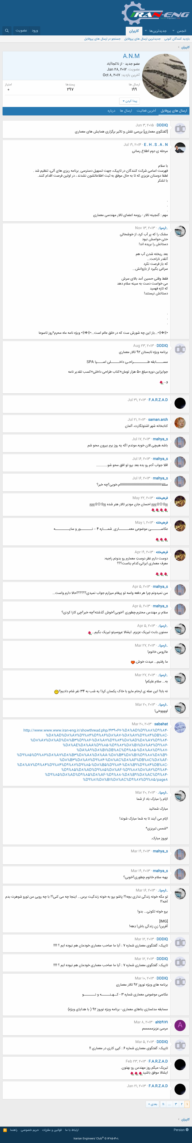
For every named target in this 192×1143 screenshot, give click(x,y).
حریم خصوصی (30, 1130)
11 (163, 1104)
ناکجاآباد (113, 64)
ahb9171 (161, 1022)
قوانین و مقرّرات (52, 1130)
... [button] (169, 1104)
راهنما (13, 1130)
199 (134, 89)
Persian (180, 1130)
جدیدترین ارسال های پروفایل (142, 39)
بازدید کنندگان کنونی (177, 39)
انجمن (181, 31)
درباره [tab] (111, 111)
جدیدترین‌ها (157, 31)
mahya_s (160, 439)
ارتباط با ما (71, 1130)
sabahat (161, 724)
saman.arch (158, 420)
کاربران (134, 31)
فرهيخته (162, 498)
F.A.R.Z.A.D (158, 400)
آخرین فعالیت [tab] (146, 111)
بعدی (154, 1104)
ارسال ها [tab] (126, 111)
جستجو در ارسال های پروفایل (102, 39)
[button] (173, 31)
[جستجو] (6, 30)
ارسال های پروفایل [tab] (174, 111)
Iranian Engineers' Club (96, 1139)
